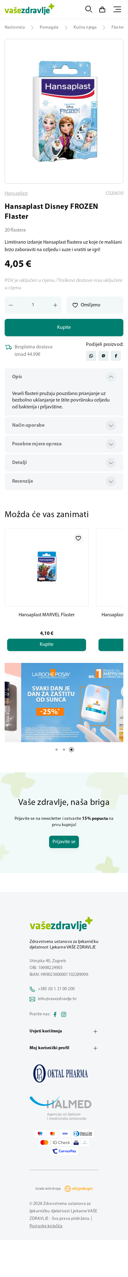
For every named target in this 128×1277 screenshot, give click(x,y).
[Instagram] (63, 1014)
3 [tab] (71, 749)
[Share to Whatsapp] (91, 356)
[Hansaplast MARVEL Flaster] (46, 567)
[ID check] (55, 1142)
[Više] (64, 702)
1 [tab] (56, 749)
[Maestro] (40, 1133)
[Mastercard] (52, 1133)
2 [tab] (64, 749)
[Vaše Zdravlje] (30, 9)
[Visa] (65, 1133)
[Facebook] (55, 1014)
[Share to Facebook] (116, 356)
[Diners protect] (85, 1142)
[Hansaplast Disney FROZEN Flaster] (64, 1073)
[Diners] (83, 1133)
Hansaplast (16, 193)
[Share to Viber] (103, 356)
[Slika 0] (64, 111)
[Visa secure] (76, 1142)
